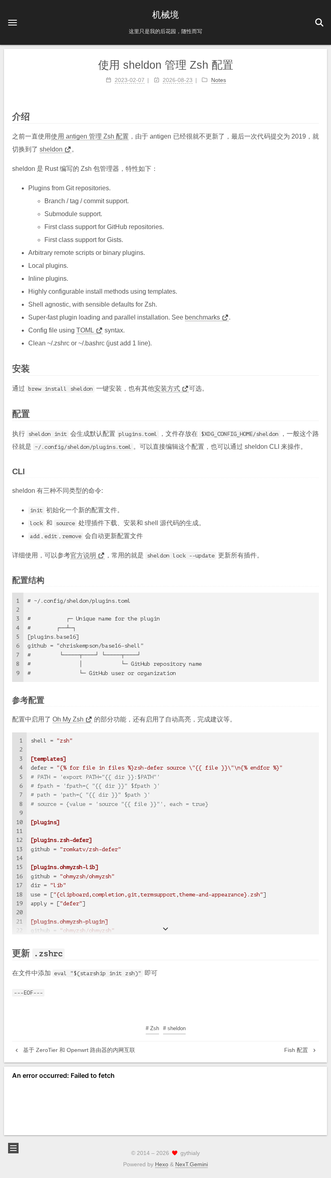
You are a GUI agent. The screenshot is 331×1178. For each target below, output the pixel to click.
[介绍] (314, 116)
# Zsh (152, 1028)
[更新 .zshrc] (314, 953)
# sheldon (174, 1028)
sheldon (51, 149)
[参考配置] (315, 699)
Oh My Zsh (68, 719)
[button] (12, 22)
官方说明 (83, 555)
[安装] (314, 368)
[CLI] (315, 470)
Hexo (161, 1164)
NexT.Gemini (191, 1164)
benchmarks (202, 317)
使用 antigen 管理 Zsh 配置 (90, 136)
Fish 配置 (297, 1050)
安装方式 (167, 388)
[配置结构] (315, 579)
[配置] (314, 413)
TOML (85, 330)
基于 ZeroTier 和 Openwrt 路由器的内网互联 (78, 1050)
